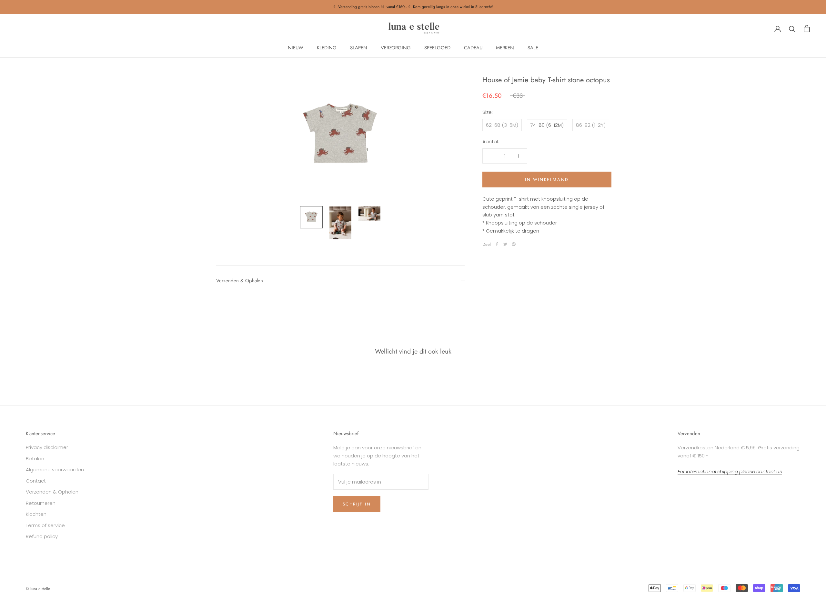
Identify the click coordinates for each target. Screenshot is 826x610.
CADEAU (473, 47)
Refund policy (42, 536)
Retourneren (40, 503)
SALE (533, 47)
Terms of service (45, 525)
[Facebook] (497, 244)
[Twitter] (505, 244)
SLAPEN (358, 47)
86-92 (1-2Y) (591, 124)
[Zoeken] (792, 28)
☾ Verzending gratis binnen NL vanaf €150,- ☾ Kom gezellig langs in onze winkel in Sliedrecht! (413, 7)
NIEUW (295, 47)
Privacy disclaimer (47, 447)
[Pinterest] (514, 244)
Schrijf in (357, 504)
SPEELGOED (437, 47)
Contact (36, 480)
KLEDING (327, 47)
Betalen (35, 458)
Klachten (36, 514)
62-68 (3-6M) (502, 124)
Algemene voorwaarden (55, 469)
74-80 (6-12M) (547, 124)
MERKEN (505, 47)
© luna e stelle (38, 589)
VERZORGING (396, 47)
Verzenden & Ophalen (239, 280)
